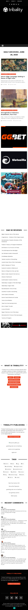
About (7, 1)
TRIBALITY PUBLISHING (14, 436)
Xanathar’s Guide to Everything (9, 291)
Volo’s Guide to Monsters (8, 294)
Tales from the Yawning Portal (9, 303)
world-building (9, 466)
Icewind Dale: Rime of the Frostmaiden (11, 262)
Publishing (19, 1)
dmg (6, 474)
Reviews (15, 110)
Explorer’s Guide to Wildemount (10, 268)
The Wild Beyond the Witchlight (9, 250)
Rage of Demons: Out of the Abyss (10, 312)
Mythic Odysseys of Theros (8, 265)
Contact (13, 1)
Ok (14, 608)
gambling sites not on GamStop (14, 446)
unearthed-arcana (18, 469)
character (7, 472)
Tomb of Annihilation (7, 300)
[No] (26, 606)
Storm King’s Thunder (7, 306)
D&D (13, 463)
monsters (22, 472)
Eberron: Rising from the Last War (10, 271)
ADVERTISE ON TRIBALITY (14, 384)
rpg (18, 463)
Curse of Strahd (6, 309)
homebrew (9, 469)
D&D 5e (8, 74)
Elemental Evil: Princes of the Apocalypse (12, 315)
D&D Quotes (14, 496)
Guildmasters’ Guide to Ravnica (9, 279)
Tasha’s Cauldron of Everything (9, 259)
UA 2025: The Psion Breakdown (8, 509)
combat (17, 477)
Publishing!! (14, 387)
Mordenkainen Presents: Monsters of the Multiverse (12, 240)
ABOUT (10, 377)
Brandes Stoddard (7, 120)
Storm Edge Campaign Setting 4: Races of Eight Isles (13, 77)
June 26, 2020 (13, 84)
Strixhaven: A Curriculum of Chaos (10, 247)
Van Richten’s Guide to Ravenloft (10, 253)
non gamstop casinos (14, 492)
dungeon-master (18, 466)
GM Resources (8, 110)
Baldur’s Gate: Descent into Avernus (11, 274)
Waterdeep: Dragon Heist (8, 285)
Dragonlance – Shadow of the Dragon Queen (13, 237)
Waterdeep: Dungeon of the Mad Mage (11, 282)
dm (23, 463)
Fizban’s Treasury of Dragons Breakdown (12, 244)
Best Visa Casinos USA (14, 483)
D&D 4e (11, 477)
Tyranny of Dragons (6, 318)
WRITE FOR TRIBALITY (14, 382)
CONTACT (17, 377)
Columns (3, 74)
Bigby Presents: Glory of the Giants (10, 234)
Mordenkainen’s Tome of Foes (9, 288)
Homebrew (13, 74)
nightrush (14, 452)
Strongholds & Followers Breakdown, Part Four (10, 113)
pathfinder (14, 472)
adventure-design (13, 474)
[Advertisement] (14, 28)
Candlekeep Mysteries (7, 256)
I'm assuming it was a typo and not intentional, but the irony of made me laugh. (13, 511)
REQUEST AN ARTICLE (14, 379)
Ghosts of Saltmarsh (7, 277)
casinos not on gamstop (14, 449)
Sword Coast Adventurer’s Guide (10, 297)
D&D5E (22, 474)
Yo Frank (4, 84)
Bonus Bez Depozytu (14, 486)
